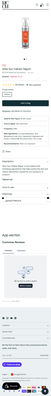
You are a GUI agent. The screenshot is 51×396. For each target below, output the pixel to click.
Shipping (6, 111)
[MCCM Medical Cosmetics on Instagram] (7, 318)
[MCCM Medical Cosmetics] (5, 4)
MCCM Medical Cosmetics (14, 72)
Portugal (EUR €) (19, 374)
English (4, 374)
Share (8, 151)
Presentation (8, 89)
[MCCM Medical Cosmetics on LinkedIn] (15, 318)
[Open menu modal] (47, 4)
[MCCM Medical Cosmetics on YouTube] (11, 318)
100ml (7, 94)
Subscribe (44, 355)
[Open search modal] (36, 4)
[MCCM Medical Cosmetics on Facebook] (3, 318)
